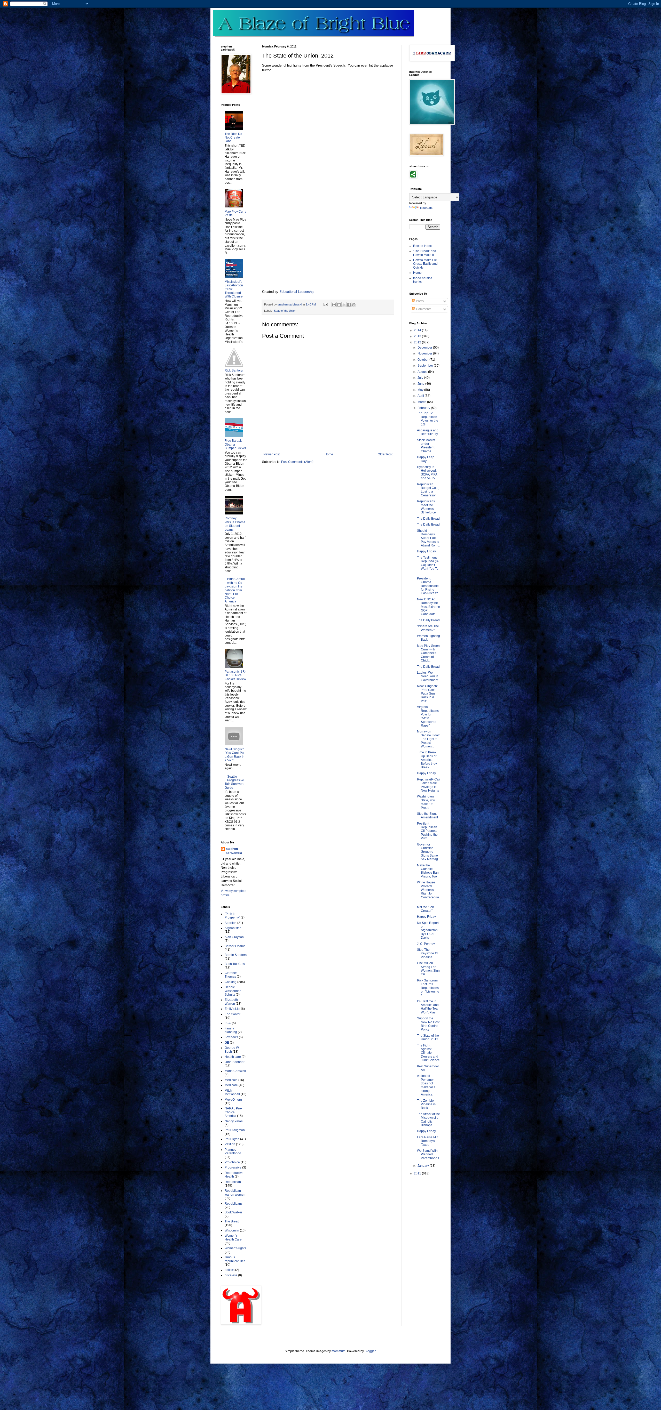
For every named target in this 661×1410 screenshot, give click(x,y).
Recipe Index (422, 246)
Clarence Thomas (231, 974)
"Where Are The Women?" (428, 628)
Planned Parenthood (233, 1151)
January (424, 1165)
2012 (418, 342)
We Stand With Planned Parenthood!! (428, 1154)
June (421, 383)
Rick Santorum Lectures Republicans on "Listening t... (428, 988)
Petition (230, 1144)
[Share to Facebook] (348, 304)
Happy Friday (426, 551)
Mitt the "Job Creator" (425, 909)
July (421, 378)
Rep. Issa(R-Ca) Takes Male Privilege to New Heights (428, 785)
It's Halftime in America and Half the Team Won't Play (428, 1007)
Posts (419, 301)
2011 (418, 1173)
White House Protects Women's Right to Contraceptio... (428, 892)
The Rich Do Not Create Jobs (233, 137)
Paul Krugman (235, 1130)
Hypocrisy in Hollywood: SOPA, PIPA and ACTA (427, 472)
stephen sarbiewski (234, 851)
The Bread (232, 1221)
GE (227, 1042)
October (423, 359)
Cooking (231, 982)
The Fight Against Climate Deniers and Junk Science (428, 1053)
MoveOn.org (233, 1099)
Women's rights (235, 1248)
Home (329, 454)
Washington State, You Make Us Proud (426, 802)
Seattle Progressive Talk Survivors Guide (234, 782)
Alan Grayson (234, 937)
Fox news (231, 1037)
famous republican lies (235, 1259)
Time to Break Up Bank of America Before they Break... (427, 760)
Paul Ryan (232, 1139)
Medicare (231, 1085)
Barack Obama (235, 946)
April (421, 396)
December (425, 347)
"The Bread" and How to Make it (424, 252)
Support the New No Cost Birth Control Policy (428, 1024)
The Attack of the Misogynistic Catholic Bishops (428, 1119)
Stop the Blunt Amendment (427, 815)
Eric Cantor (232, 1014)
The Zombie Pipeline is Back (426, 1104)
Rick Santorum (235, 370)
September (426, 365)
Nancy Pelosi (234, 1121)
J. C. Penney (426, 944)
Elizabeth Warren (231, 1001)
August (423, 372)
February (424, 408)
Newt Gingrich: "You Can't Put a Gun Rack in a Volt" (235, 754)
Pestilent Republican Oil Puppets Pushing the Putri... (427, 831)
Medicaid (231, 1080)
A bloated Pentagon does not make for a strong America (426, 1085)
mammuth (338, 1351)
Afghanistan (233, 928)
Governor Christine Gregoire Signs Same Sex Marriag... (428, 852)
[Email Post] (325, 304)
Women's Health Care (233, 1237)
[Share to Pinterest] (353, 304)
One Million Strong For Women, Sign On (428, 968)
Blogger (370, 1351)
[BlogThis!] (339, 304)
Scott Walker (233, 1212)
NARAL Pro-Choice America (233, 1112)
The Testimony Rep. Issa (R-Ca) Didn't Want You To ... (428, 565)
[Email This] (334, 304)
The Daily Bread (428, 518)
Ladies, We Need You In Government (427, 676)
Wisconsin (232, 1230)
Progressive (233, 1167)
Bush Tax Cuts (235, 964)
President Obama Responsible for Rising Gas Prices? (428, 586)
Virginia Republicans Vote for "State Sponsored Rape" (428, 716)
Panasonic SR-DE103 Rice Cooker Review (235, 675)
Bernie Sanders (236, 955)
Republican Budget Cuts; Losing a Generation (428, 489)
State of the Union (285, 310)
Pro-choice (232, 1162)
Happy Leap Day (425, 459)
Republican (233, 1182)
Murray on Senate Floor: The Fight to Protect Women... (428, 739)
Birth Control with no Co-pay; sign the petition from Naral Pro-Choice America (235, 590)
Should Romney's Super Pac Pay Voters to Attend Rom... (428, 538)
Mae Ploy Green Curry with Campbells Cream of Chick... (428, 653)
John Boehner (235, 1062)
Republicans (233, 1203)
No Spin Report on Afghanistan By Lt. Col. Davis (428, 930)
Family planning (231, 1030)
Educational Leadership (296, 292)
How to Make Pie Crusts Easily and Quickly (425, 263)
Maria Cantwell (235, 1071)
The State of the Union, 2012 (428, 1037)
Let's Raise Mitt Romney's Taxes (427, 1141)
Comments (423, 309)
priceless (231, 1275)
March (422, 402)
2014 (418, 330)
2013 (418, 336)
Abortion (231, 923)
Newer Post (271, 454)
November (425, 353)
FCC (228, 1023)
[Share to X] (344, 304)
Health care (233, 1057)
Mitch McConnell (232, 1092)
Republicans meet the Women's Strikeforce (426, 506)
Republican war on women (235, 1192)
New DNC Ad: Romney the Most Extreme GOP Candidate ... (428, 607)
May (421, 390)
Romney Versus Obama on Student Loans (235, 524)
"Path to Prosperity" (232, 915)
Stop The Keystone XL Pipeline (428, 953)
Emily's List (232, 1009)
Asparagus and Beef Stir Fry (427, 432)
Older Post (385, 454)
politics (229, 1270)
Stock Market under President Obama (426, 445)
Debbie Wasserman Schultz (233, 990)
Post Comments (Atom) (297, 462)
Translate (426, 208)
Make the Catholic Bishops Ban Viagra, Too (428, 871)
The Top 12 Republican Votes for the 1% (427, 418)
